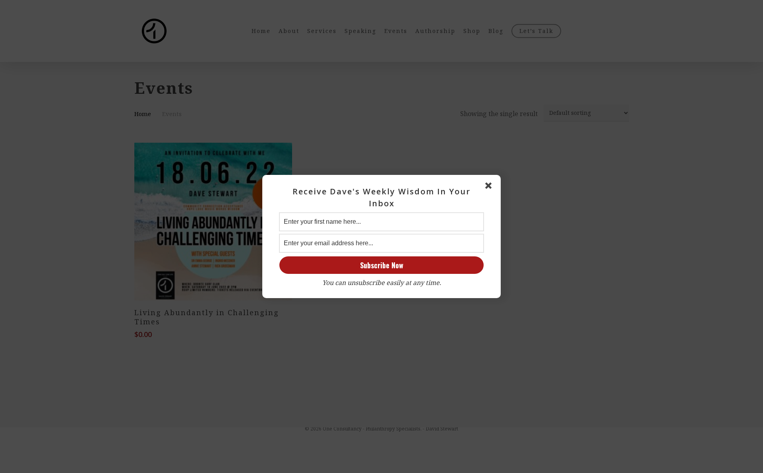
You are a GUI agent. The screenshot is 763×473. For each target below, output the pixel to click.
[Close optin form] (490, 187)
